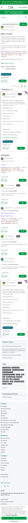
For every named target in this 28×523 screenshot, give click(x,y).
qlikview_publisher (10, 376)
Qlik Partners (4, 440)
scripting (10, 383)
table (11, 379)
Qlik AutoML (4, 413)
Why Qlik (3, 432)
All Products (4, 406)
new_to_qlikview (6, 367)
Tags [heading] (4, 364)
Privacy (3, 467)
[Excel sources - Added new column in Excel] (25, 86)
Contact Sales (4, 476)
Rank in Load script (7, 357)
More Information (14, 521)
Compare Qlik (4, 445)
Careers (3, 470)
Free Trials (3, 443)
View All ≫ (4, 387)
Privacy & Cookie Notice (7, 501)
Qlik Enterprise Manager (7, 425)
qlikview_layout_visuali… (18, 370)
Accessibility (4, 465)
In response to (9, 191)
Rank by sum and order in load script (11, 355)
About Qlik (3, 458)
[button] (26, 27)
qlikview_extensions (19, 381)
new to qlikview (15, 367)
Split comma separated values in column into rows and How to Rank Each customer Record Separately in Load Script (13, 350)
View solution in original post (10, 137)
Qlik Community (5, 483)
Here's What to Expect (16, 13)
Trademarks (4, 504)
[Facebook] (8, 486)
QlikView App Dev (10, 68)
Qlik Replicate (4, 418)
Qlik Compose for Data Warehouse (10, 422)
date (4, 379)
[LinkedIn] (5, 486)
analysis (4, 383)
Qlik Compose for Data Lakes (8, 420)
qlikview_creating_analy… (9, 374)
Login (19, 1)
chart (4, 376)
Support (3, 452)
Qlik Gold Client (5, 429)
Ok (14, 518)
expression (19, 376)
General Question (10, 66)
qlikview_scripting (9, 63)
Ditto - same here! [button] (6, 74)
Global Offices (4, 474)
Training (3, 449)
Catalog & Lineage (5, 427)
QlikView (3, 17)
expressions (5, 381)
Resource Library (5, 438)
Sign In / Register (23, 7)
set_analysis (16, 379)
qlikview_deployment (8, 372)
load (7, 379)
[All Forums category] (3, 397)
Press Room (4, 460)
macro (11, 381)
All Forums (8, 397)
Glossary (3, 447)
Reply (22, 81)
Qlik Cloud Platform (6, 408)
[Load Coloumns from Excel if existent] (22, 86)
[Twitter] (2, 486)
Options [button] (25, 17)
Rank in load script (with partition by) (11, 346)
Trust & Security (5, 463)
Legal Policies (4, 499)
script (22, 374)
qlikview (18, 374)
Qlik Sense (3, 411)
